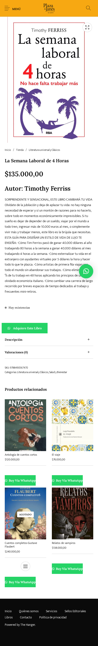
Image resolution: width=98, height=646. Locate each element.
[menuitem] (8, 611)
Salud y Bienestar (58, 372)
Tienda (20, 150)
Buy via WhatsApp (22, 480)
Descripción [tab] (13, 340)
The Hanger (27, 624)
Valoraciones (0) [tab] (16, 352)
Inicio (8, 150)
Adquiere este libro (27, 328)
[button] (49, 328)
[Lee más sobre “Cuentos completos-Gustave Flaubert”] (25, 566)
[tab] (49, 339)
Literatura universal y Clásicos (44, 150)
